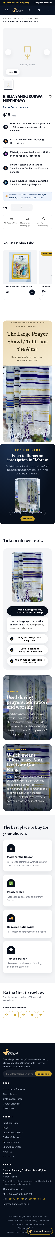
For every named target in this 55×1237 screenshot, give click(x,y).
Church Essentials (11, 1103)
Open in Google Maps (13, 1189)
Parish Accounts (11, 1142)
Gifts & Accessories (12, 1099)
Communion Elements (14, 1089)
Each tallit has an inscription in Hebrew (26, 650)
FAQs (5, 1127)
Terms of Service (14, 1220)
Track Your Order (11, 1123)
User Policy (44, 1220)
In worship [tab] (17, 512)
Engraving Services (12, 1147)
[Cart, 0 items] (38, 10)
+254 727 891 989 (15, 1198)
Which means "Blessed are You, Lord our (28, 661)
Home (6, 18)
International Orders (13, 1132)
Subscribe (43, 1074)
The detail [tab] (27, 518)
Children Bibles (31, 18)
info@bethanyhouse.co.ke (16, 1204)
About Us (7, 1151)
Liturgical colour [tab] (35, 512)
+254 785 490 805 (36, 1198)
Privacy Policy (30, 1220)
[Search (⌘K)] (29, 10)
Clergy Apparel (10, 1094)
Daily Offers (8, 1108)
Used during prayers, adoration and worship (27, 611)
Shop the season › (43, 2)
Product (16, 18)
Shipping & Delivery (27, 1228)
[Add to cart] (32, 292)
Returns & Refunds (35, 1224)
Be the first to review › (15, 107)
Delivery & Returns (12, 1137)
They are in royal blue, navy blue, (26, 639)
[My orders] (48, 10)
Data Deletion (17, 1224)
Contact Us (8, 1156)
